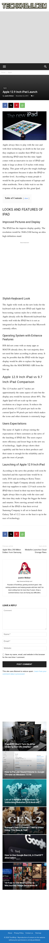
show (26, 198)
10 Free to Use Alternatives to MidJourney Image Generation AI (21, 884)
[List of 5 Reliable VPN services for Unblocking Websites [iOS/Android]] (24, 793)
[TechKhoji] (24, 6)
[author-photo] (24, 574)
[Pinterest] (16, 105)
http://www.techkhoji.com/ (24, 581)
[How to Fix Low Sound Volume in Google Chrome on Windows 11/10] (24, 765)
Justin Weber (9, 96)
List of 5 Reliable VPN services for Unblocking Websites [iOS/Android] (22, 801)
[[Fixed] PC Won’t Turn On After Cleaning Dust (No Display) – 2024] (24, 736)
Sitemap (38, 933)
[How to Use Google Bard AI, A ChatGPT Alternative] (24, 848)
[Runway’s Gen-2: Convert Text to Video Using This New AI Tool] (24, 820)
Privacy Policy (18, 933)
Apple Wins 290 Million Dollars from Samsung (12, 551)
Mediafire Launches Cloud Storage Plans (35, 551)
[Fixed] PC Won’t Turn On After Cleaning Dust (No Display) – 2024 (21, 745)
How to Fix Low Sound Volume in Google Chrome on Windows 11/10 (24, 773)
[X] (10, 105)
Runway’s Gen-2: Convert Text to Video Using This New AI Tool (24, 828)
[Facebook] (5, 105)
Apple (10, 72)
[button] (4, 66)
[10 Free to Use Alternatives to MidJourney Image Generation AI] (24, 876)
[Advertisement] (24, 37)
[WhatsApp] (22, 105)
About (10, 933)
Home (3, 72)
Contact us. (29, 933)
